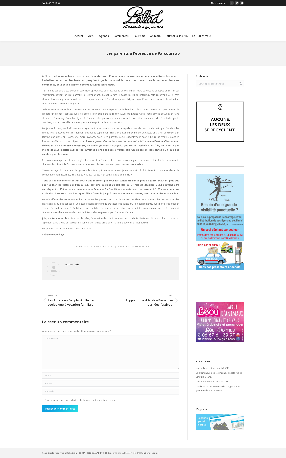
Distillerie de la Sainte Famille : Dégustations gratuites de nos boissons (218, 388)
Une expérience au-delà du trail (212, 381)
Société (97, 246)
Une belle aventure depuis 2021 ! (212, 368)
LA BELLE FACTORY (130, 453)
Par (106, 246)
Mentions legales (149, 453)
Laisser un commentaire (137, 246)
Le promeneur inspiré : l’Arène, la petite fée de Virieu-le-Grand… (219, 374)
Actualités (88, 246)
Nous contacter (218, 2)
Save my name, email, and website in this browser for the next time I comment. (81, 400)
